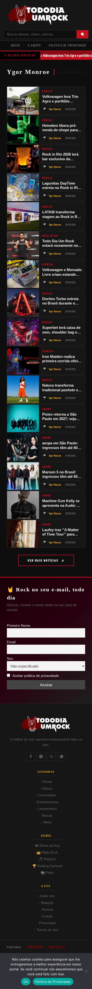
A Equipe (34, 45)
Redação (47, 903)
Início (15, 45)
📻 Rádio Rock (47, 852)
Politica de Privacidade (53, 982)
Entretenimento (47, 802)
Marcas (47, 815)
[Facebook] (30, 756)
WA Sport (57, 947)
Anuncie (47, 909)
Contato (47, 916)
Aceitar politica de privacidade (36, 676)
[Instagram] (41, 756)
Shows (47, 782)
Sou (10, 658)
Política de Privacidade (68, 45)
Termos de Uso (47, 930)
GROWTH (35, 947)
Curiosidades (47, 795)
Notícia (47, 788)
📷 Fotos (47, 872)
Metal (47, 822)
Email (11, 642)
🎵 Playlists (47, 859)
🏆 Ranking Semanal (47, 866)
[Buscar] (82, 34)
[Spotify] (61, 756)
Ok (26, 982)
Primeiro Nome (18, 625)
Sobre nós (47, 896)
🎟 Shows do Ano (47, 845)
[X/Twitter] (51, 756)
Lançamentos (47, 809)
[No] (85, 971)
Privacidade (47, 923)
